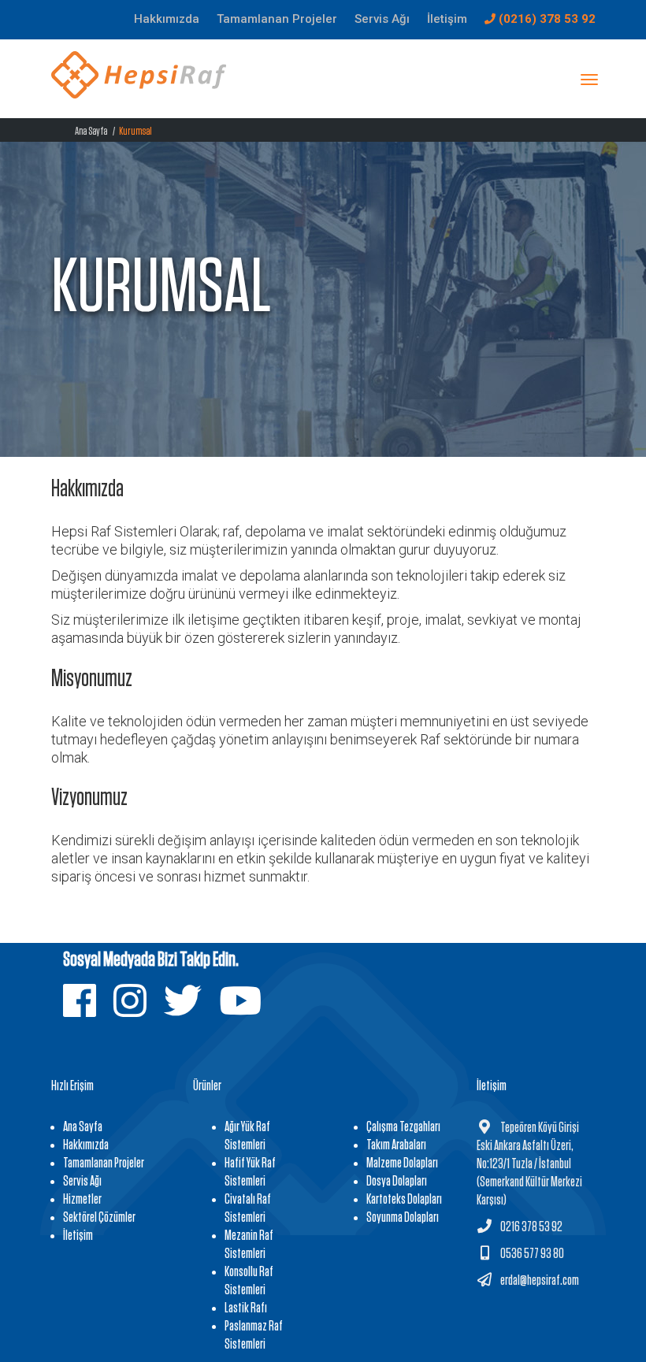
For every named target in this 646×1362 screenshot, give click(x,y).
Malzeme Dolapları (402, 1163)
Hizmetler (82, 1200)
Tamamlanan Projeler (103, 1163)
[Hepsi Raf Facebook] (87, 1011)
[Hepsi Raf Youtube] (248, 1011)
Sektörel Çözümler (99, 1218)
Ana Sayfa (91, 131)
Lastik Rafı (246, 1308)
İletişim (78, 1236)
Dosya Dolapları (396, 1182)
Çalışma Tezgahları (403, 1127)
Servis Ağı (82, 1182)
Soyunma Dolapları (402, 1218)
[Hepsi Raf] (138, 81)
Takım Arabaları (396, 1145)
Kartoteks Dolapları (404, 1200)
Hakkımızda (86, 1145)
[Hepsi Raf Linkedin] (137, 1011)
